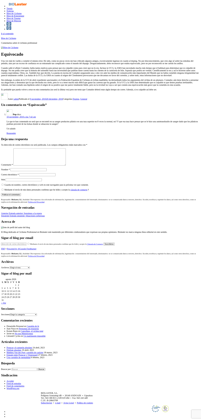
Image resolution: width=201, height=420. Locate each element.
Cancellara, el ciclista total (32, 331)
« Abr (3, 303)
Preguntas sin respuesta (29, 328)
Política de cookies (85, 403)
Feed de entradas (14, 383)
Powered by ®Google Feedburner (21, 249)
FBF (3, 249)
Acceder (10, 381)
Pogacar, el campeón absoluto (19, 347)
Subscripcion (46, 403)
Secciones (5, 314)
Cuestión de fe (33, 326)
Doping (76, 99)
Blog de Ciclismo (14, 13)
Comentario (7, 165)
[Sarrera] (18, 6)
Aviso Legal (68, 403)
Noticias (10, 11)
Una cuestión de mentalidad (18, 357)
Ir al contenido (7, 33)
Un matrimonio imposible (35, 336)
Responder (11, 133)
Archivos (5, 267)
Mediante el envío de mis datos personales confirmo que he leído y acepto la (46, 190)
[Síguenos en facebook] (9, 25)
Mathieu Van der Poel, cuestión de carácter (25, 352)
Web (3, 179)
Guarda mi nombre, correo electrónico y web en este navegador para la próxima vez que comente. (46, 185)
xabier (16, 99)
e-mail (57, 403)
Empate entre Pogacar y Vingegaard (22, 355)
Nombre (5, 169)
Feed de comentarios (15, 386)
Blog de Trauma (14, 18)
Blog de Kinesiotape (15, 16)
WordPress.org (13, 388)
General (83, 99)
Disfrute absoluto (14, 350)
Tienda (9, 8)
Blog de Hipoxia (14, 21)
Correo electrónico (10, 174)
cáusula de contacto (78, 190)
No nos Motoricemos (24, 333)
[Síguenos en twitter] (9, 29)
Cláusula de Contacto (95, 244)
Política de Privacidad (36, 202)
